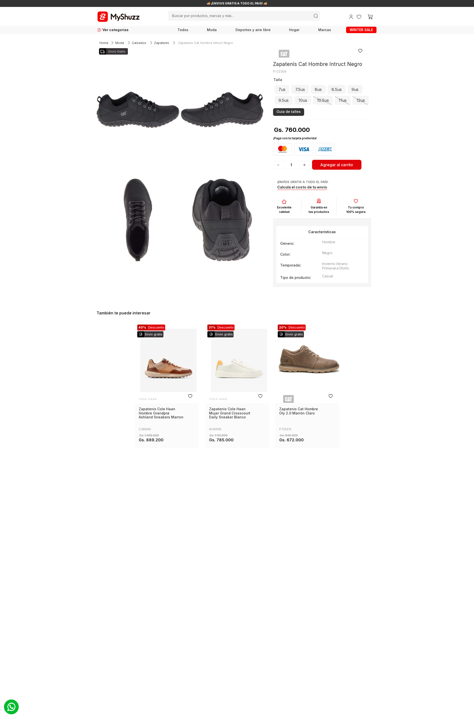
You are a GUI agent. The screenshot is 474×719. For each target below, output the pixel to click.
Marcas (324, 30)
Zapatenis (161, 43)
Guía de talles (288, 112)
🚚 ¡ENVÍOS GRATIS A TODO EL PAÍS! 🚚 (237, 3)
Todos (183, 30)
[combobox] (244, 16)
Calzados (139, 43)
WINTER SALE (361, 30)
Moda (212, 30)
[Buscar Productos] (316, 16)
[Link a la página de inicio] (104, 43)
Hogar (294, 30)
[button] (282, 89)
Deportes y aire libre (253, 30)
